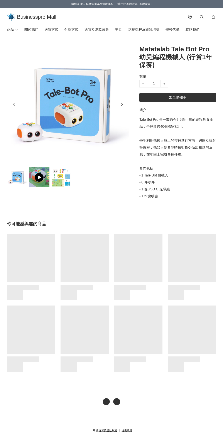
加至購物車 (177, 97)
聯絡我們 (192, 29)
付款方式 (71, 29)
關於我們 (31, 29)
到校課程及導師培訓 (143, 29)
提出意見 (127, 430)
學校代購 (172, 29)
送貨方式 (51, 29)
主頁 (118, 29)
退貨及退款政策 (96, 29)
